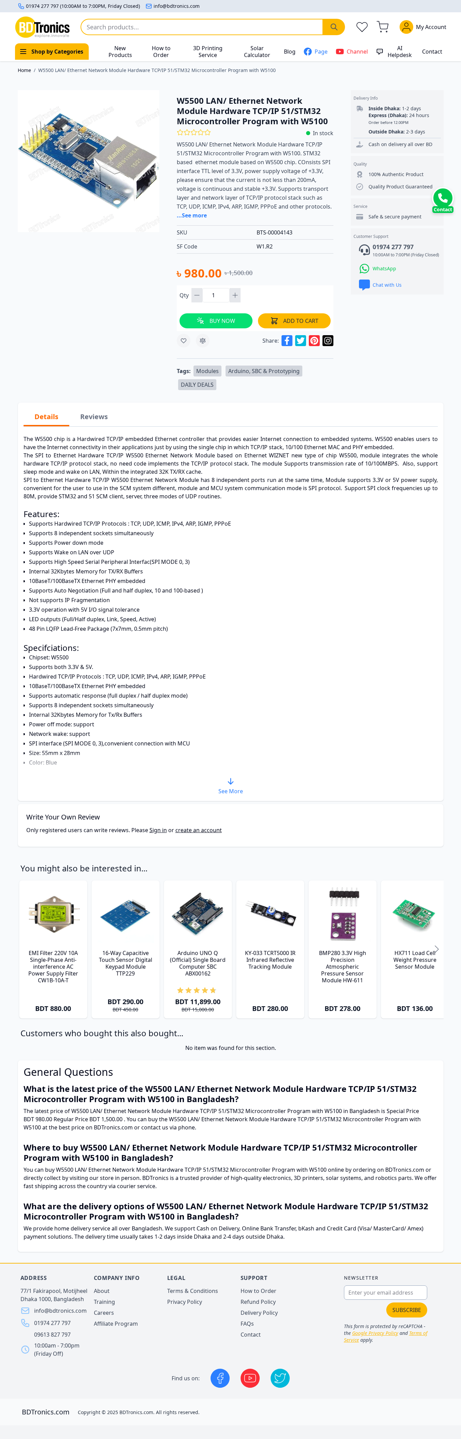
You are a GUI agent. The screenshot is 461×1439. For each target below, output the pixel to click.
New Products (120, 51)
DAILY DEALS (197, 384)
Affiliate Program (116, 1323)
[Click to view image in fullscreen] (89, 161)
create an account (198, 830)
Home (24, 70)
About (102, 1291)
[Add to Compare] (203, 340)
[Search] (334, 27)
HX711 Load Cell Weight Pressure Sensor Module (414, 960)
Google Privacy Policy (375, 1333)
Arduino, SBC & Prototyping (264, 371)
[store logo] (42, 27)
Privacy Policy (184, 1302)
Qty (184, 295)
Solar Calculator (257, 51)
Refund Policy (258, 1302)
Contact (432, 51)
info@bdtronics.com (177, 6)
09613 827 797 (52, 1334)
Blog (290, 51)
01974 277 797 (52, 1323)
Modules (207, 371)
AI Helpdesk (400, 51)
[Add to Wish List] (183, 340)
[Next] (437, 949)
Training (104, 1302)
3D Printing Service (207, 51)
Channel (357, 51)
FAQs (247, 1323)
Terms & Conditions (192, 1291)
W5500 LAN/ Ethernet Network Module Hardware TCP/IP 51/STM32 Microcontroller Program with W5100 (157, 70)
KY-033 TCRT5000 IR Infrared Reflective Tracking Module (270, 960)
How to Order (161, 51)
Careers (104, 1312)
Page (321, 51)
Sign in (158, 830)
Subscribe (406, 1310)
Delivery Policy (259, 1312)
